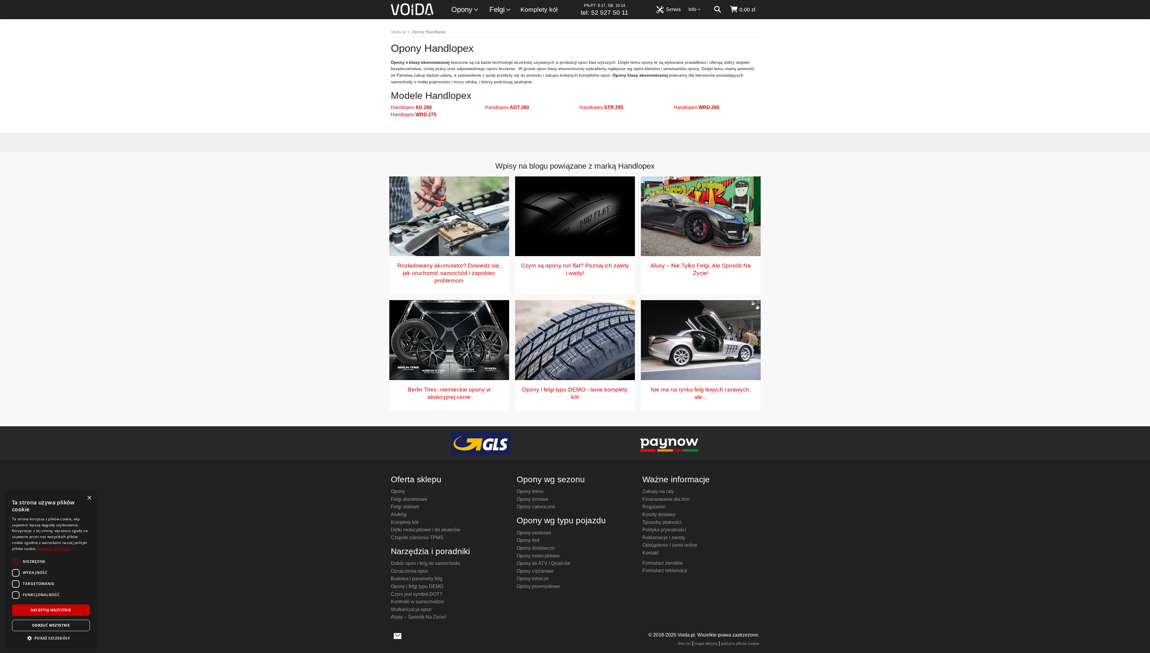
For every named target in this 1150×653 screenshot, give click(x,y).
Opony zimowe (532, 499)
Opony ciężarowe (535, 571)
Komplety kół (539, 9)
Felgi (497, 9)
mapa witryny (706, 643)
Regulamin (654, 506)
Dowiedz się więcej (53, 548)
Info (692, 9)
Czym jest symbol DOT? (416, 594)
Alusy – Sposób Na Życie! (418, 616)
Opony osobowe (534, 532)
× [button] (89, 498)
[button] (51, 638)
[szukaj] (717, 9)
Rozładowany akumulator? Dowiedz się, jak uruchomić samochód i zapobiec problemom (449, 273)
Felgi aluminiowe (409, 499)
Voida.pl (398, 31)
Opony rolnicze (533, 578)
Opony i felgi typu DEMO (417, 586)
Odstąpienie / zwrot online (669, 545)
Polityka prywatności (664, 529)
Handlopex (411, 107)
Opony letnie (530, 491)
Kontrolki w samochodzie (417, 601)
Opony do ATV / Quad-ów (544, 563)
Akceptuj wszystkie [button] (51, 610)
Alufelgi (399, 514)
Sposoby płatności (662, 522)
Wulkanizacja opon (411, 609)
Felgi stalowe (405, 506)
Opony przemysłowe (538, 586)
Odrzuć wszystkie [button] (51, 625)
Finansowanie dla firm (665, 499)
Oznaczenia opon (409, 571)
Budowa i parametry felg (416, 578)
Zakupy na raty (658, 491)
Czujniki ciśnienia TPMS (417, 537)
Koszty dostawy (659, 514)
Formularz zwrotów (662, 563)
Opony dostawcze (536, 548)
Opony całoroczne (536, 506)
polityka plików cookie (740, 643)
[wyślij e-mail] (397, 635)
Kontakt (650, 552)
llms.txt (684, 643)
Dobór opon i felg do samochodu (425, 563)
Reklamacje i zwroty (663, 537)
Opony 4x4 (528, 540)
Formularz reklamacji (664, 570)
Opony (461, 9)
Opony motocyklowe (538, 555)
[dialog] (51, 569)
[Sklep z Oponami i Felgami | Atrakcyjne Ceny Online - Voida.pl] (414, 9)
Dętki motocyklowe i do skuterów (425, 529)
